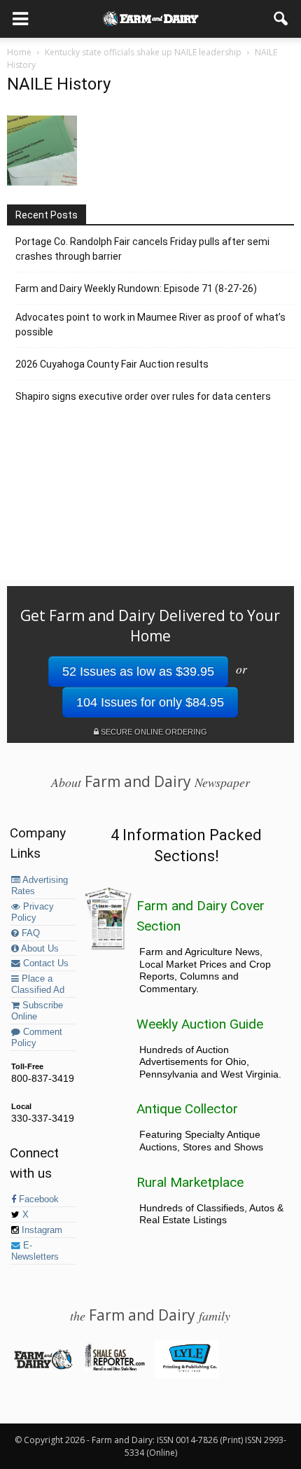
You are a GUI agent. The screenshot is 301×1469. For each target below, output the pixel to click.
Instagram (40, 1230)
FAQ (29, 933)
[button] (281, 19)
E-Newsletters (35, 1251)
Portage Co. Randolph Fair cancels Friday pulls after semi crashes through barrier (142, 249)
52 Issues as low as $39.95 (138, 671)
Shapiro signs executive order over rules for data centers (143, 396)
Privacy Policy (32, 912)
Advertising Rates (39, 885)
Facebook (37, 1199)
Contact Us (44, 963)
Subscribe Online (37, 1011)
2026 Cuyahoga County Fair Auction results (112, 364)
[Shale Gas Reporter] (114, 1368)
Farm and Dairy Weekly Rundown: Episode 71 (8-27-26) (136, 288)
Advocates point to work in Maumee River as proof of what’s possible (150, 324)
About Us (39, 949)
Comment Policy (36, 1037)
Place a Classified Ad (37, 984)
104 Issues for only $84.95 (150, 702)
